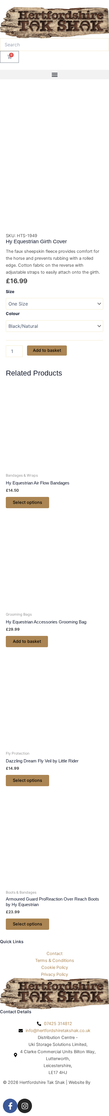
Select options (27, 502)
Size (10, 291)
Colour (13, 313)
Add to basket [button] (27, 641)
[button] (54, 74)
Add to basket (47, 350)
